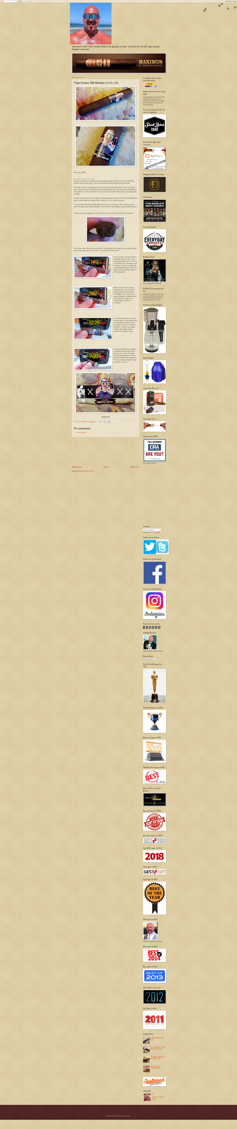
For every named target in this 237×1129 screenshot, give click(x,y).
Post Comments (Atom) (87, 471)
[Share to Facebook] (109, 422)
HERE (84, 172)
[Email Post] (99, 421)
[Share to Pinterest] (110, 422)
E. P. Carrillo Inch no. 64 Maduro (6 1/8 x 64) (158, 1048)
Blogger (128, 1116)
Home (106, 467)
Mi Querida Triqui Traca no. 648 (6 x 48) (158, 1057)
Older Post (134, 467)
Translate (157, 532)
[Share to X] (107, 422)
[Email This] (103, 422)
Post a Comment (81, 432)
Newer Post (77, 467)
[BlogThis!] (105, 422)
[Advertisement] (105, 451)
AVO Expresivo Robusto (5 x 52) (156, 1067)
